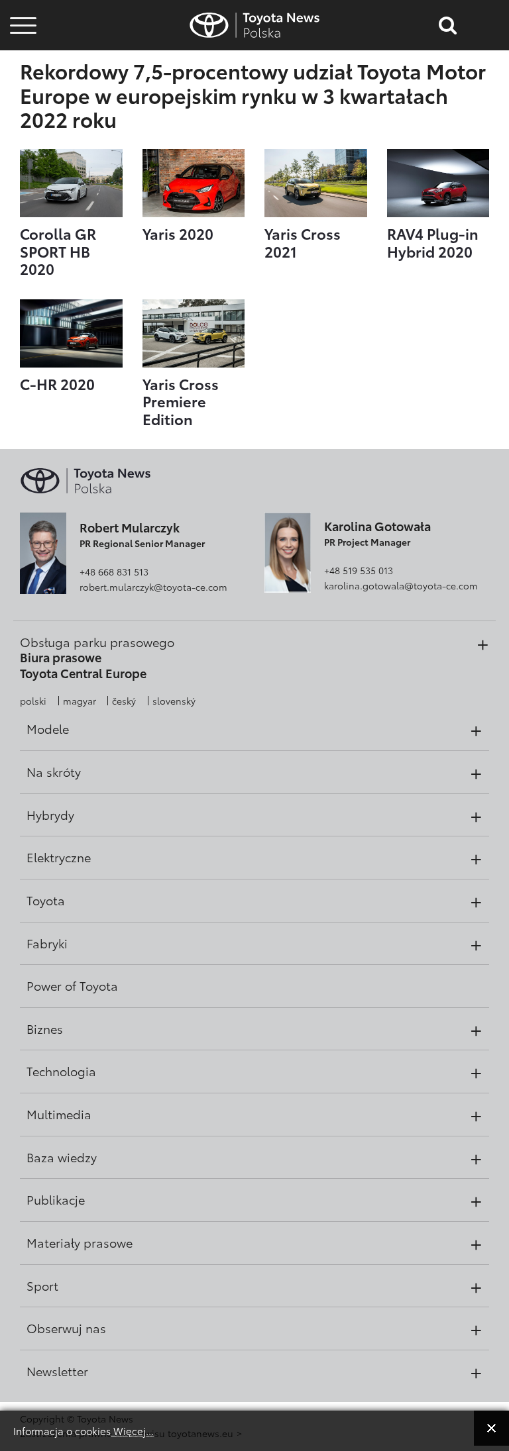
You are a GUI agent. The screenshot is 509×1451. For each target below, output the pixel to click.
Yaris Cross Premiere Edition (180, 401)
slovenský (174, 700)
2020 (57, 383)
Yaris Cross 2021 (302, 242)
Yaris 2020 (177, 233)
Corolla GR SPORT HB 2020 (58, 251)
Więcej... (132, 1430)
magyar (79, 700)
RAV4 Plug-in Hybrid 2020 (433, 242)
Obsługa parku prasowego (97, 641)
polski (33, 700)
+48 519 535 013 (358, 570)
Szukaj (23, 105)
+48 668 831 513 (114, 571)
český (124, 700)
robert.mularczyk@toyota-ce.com (153, 586)
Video (21, 70)
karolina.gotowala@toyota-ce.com (401, 585)
